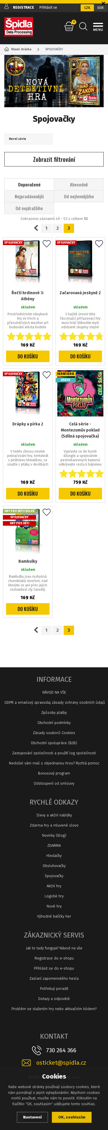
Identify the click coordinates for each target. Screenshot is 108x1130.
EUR (100, 8)
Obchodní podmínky (54, 722)
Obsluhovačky (54, 866)
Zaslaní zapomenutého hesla (54, 978)
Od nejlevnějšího (79, 196)
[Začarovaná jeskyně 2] (80, 262)
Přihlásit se (48, 7)
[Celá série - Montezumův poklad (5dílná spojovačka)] (80, 393)
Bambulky (27, 561)
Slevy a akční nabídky (54, 815)
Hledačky (54, 855)
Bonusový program (54, 773)
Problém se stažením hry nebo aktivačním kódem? (54, 1009)
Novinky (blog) (54, 835)
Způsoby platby (54, 712)
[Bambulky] (27, 530)
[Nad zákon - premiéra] (54, 81)
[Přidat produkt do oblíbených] (47, 244)
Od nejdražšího (29, 208)
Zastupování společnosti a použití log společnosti (54, 753)
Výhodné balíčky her (54, 916)
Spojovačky (54, 876)
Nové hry (54, 906)
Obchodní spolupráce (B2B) (54, 743)
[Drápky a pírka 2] (27, 393)
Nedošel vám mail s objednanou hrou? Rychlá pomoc (54, 763)
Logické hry (54, 896)
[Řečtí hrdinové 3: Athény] (27, 262)
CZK (87, 8)
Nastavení (32, 1117)
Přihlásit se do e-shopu (54, 968)
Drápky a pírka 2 (27, 424)
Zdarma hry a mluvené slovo (54, 825)
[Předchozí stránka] (36, 228)
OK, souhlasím (71, 1117)
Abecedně (79, 184)
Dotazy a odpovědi (54, 998)
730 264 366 (61, 1050)
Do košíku (28, 356)
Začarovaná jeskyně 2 (80, 292)
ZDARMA (54, 845)
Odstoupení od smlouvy (54, 783)
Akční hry (54, 886)
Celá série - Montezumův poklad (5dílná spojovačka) (80, 430)
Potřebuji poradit (54, 988)
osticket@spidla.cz (61, 1062)
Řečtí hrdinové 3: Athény (28, 295)
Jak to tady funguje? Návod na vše (54, 948)
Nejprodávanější (29, 196)
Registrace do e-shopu (54, 958)
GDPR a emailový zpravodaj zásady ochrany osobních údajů (54, 702)
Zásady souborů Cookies (54, 733)
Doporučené (29, 184)
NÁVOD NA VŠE (54, 692)
